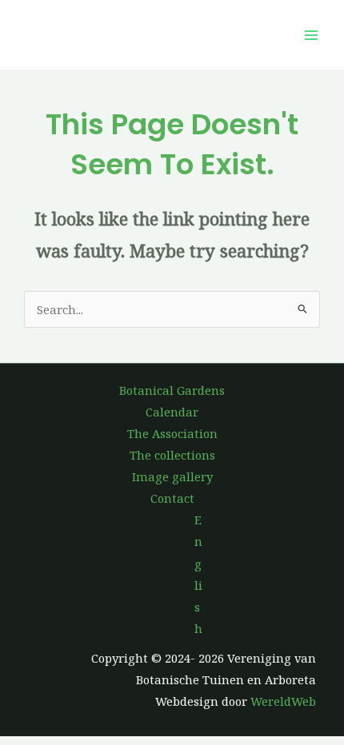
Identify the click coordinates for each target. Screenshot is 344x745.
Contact (172, 498)
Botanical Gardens (172, 390)
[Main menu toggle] (311, 35)
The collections (172, 455)
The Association (172, 433)
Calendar (172, 412)
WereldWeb (283, 701)
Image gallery (172, 476)
